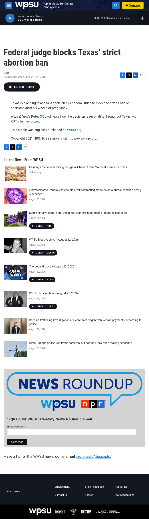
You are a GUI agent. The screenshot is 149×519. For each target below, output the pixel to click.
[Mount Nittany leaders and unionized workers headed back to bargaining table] (15, 219)
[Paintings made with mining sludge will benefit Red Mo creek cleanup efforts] (15, 173)
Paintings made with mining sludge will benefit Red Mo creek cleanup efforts (78, 167)
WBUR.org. (74, 130)
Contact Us (61, 495)
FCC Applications (124, 495)
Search (89, 495)
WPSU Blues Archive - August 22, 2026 (54, 239)
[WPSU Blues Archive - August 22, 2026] (15, 245)
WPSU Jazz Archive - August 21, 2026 (53, 293)
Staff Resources (94, 486)
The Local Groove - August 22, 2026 (51, 266)
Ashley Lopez (30, 121)
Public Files (121, 486)
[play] (10, 18)
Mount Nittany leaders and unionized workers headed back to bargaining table (78, 213)
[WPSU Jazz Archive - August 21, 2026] (15, 299)
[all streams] (143, 18)
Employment (62, 486)
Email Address (16, 426)
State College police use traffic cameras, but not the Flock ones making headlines (80, 343)
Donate (134, 5)
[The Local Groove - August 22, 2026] (15, 272)
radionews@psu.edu (93, 456)
